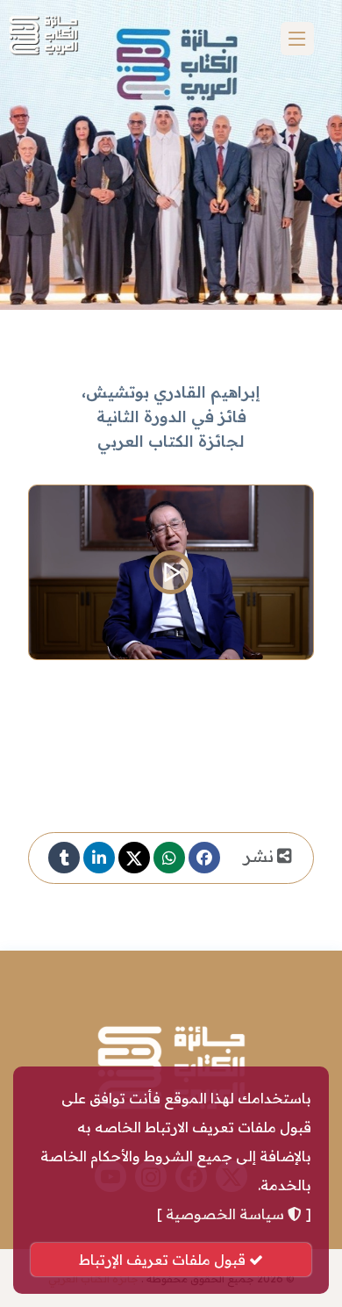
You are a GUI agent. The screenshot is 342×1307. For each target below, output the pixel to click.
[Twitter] (134, 857)
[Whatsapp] (169, 857)
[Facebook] (204, 857)
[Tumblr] (64, 857)
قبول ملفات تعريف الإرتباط (164, 1259)
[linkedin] (99, 857)
